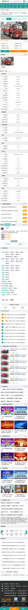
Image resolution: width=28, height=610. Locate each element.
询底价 (24, 207)
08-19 (26, 395)
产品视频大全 (12, 586)
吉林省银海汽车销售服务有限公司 (8, 207)
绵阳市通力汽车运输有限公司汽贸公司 (9, 210)
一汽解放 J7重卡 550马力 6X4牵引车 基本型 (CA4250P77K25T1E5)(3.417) (15, 321)
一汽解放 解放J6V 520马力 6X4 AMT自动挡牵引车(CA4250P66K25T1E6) (15, 330)
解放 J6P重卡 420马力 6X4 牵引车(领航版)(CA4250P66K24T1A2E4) (15, 342)
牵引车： (4, 252)
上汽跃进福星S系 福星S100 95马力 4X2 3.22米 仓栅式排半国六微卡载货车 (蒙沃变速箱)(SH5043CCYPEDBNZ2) (14, 555)
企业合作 (18, 604)
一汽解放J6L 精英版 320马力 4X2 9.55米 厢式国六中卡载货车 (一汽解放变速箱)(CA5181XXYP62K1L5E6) (18, 355)
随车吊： (4, 270)
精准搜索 (16, 583)
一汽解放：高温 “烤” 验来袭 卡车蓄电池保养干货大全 (13, 389)
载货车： (4, 259)
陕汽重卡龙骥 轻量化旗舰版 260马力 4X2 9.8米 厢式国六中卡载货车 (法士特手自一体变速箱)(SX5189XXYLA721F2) (14, 545)
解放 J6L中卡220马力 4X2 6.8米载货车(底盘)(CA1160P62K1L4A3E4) (15, 333)
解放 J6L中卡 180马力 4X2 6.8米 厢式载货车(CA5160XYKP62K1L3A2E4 (15, 339)
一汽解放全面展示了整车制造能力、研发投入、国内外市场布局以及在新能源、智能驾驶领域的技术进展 (14, 232)
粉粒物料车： (5, 281)
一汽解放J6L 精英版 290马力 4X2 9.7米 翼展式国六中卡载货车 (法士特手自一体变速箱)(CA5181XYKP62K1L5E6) (18, 361)
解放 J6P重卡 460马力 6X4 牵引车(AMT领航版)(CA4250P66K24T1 (15, 314)
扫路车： (4, 276)
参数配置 (14, 19)
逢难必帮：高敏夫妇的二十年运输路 (10, 401)
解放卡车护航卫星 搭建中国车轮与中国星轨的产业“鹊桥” (13, 392)
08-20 (26, 392)
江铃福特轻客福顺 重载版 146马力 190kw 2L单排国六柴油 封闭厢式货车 (14, 561)
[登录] (26, 1)
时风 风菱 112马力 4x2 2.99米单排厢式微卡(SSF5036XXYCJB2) (14, 565)
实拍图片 (24, 19)
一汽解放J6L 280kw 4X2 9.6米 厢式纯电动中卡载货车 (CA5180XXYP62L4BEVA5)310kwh (17, 349)
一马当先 (7, 227)
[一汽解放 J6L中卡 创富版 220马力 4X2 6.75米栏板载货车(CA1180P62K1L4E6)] (7, 61)
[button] (1, 532)
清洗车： (4, 272)
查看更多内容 (14, 241)
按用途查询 (12, 583)
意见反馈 (23, 604)
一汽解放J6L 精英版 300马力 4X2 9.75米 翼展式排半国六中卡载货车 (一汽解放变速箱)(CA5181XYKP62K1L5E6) (18, 379)
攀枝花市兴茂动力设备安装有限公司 (9, 221)
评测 (19, 19)
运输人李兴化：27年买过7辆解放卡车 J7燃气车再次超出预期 (13, 512)
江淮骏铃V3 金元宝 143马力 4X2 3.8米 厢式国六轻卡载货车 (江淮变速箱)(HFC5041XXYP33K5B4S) (14, 542)
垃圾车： (4, 274)
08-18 (26, 401)
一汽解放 (11, 299)
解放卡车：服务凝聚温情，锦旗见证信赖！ (12, 398)
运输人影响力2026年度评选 (18, 575)
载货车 (13, 307)
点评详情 (7, 244)
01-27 (26, 505)
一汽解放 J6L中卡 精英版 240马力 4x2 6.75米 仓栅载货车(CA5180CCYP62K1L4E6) (15, 327)
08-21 (26, 389)
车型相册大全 (13, 588)
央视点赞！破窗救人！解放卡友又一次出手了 (12, 506)
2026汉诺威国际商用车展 (6, 575)
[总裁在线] (4, 601)
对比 (17, 353)
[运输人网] (5, 1)
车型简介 (9, 19)
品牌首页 (3, 19)
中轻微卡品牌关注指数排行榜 (9, 590)
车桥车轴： (4, 292)
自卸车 (22, 307)
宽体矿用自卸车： (6, 290)
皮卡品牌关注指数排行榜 (22, 595)
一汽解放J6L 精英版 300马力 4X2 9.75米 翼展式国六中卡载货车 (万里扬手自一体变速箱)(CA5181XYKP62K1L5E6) (18, 373)
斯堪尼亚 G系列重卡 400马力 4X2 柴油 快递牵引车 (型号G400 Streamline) (14, 552)
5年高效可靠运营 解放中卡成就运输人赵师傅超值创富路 (13, 509)
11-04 (26, 508)
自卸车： (4, 265)
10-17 (26, 511)
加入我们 (13, 604)
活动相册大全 (6, 588)
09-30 (26, 514)
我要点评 (20, 244)
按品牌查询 (6, 583)
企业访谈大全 (25, 586)
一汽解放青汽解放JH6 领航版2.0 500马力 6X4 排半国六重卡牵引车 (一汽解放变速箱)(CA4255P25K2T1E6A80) (14, 568)
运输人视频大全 (18, 586)
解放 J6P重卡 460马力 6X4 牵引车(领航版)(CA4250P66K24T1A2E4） (15, 317)
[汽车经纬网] (9, 601)
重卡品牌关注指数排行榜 (22, 593)
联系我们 (8, 604)
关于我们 (4, 604)
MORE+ (25, 54)
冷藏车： (4, 268)
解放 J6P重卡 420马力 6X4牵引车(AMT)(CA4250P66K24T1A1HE (15, 324)
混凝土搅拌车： (5, 288)
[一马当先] (2, 228)
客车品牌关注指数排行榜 (22, 590)
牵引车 (5, 307)
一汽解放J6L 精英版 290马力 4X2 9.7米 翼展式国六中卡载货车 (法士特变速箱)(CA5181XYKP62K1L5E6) (18, 367)
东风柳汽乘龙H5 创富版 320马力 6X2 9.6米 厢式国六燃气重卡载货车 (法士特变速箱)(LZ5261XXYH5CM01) (14, 548)
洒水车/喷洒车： (5, 283)
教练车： (4, 279)
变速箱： (4, 294)
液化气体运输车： (6, 285)
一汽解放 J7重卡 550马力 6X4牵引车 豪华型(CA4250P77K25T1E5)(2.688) (15, 336)
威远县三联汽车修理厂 (6, 214)
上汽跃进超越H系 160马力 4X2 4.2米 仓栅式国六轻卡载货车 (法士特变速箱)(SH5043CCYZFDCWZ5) (14, 558)
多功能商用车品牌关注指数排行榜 (10, 595)
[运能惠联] (6, 599)
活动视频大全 (6, 586)
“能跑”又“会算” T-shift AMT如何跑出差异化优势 (13, 395)
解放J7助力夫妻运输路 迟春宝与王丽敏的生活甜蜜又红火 (13, 515)
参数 (10, 353)
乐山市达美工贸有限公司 (6, 218)
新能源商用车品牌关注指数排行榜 (10, 593)
